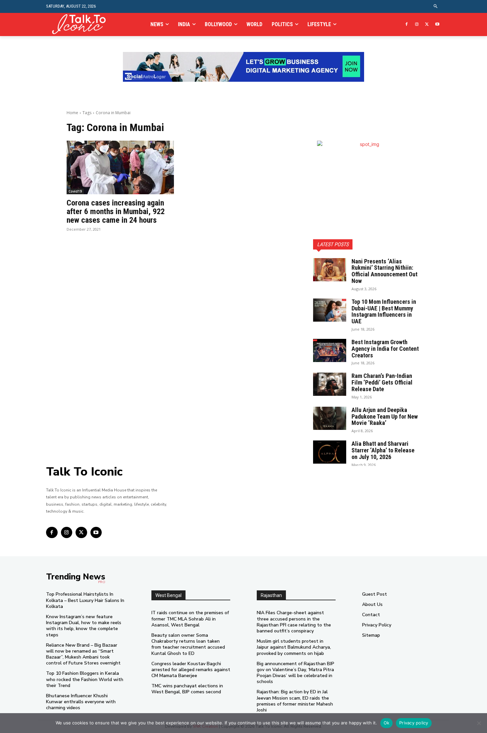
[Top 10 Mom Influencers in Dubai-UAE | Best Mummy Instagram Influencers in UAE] (329, 310)
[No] (478, 723)
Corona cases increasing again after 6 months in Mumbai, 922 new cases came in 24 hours (116, 211)
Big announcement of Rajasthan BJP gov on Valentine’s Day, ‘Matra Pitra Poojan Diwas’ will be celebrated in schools (295, 673)
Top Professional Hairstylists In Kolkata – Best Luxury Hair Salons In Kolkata (85, 600)
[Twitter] (427, 24)
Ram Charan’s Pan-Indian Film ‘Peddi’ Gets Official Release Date (382, 382)
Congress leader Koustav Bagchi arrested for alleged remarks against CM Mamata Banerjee (190, 670)
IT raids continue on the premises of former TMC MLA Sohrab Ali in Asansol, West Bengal (190, 619)
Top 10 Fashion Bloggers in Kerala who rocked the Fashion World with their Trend (84, 679)
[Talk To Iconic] (81, 24)
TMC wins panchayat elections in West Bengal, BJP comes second (187, 689)
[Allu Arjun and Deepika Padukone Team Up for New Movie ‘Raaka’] (329, 418)
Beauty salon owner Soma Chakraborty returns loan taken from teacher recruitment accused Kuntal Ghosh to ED (188, 644)
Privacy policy (413, 722)
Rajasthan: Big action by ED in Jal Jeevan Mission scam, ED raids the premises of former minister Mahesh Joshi (295, 701)
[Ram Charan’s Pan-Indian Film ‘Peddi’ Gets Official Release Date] (329, 384)
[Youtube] (437, 24)
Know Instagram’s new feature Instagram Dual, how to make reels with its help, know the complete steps (83, 626)
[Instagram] (417, 24)
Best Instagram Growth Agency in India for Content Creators (385, 349)
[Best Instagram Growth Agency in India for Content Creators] (329, 350)
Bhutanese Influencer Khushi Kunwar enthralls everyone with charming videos (81, 702)
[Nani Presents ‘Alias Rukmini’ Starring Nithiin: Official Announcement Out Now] (329, 269)
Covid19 (75, 191)
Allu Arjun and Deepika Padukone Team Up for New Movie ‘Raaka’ (385, 416)
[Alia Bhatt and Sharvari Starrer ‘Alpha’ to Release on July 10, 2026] (329, 452)
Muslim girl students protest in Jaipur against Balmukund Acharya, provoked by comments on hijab (294, 647)
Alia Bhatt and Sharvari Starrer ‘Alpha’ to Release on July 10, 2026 (383, 450)
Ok (387, 722)
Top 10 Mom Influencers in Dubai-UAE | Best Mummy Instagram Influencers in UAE (384, 311)
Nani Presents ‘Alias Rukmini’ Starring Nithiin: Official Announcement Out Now (384, 271)
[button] (436, 6)
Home (72, 112)
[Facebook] (406, 24)
